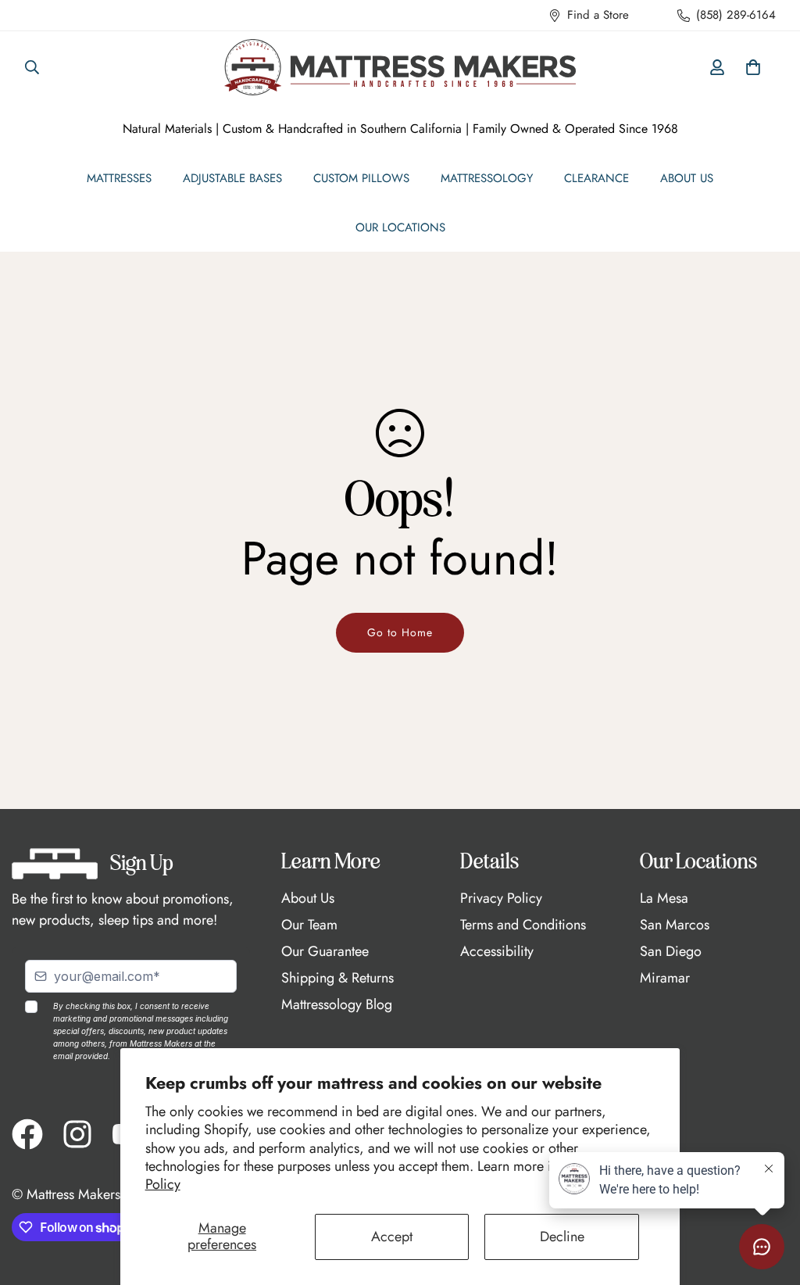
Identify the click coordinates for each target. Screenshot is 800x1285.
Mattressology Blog (336, 1004)
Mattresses (119, 178)
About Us (686, 178)
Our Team (309, 925)
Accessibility (497, 951)
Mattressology (487, 178)
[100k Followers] (77, 1134)
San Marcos (674, 925)
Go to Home (400, 632)
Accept (391, 1236)
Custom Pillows (361, 178)
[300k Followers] (27, 1134)
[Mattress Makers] (400, 67)
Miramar (665, 978)
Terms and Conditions (523, 925)
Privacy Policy (501, 898)
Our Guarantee (325, 951)
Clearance (596, 178)
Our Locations (400, 227)
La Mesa (664, 898)
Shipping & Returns (337, 978)
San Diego (671, 951)
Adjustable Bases (232, 178)
